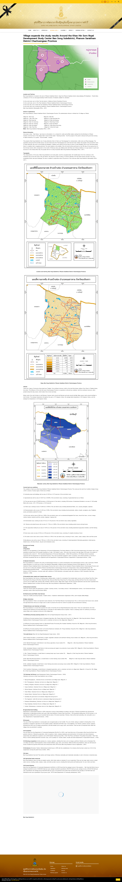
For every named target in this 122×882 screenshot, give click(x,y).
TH (112, 1)
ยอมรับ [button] (118, 879)
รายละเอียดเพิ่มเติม (15, 880)
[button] (118, 1)
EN (115, 1)
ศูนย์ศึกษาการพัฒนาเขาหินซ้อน (84, 866)
